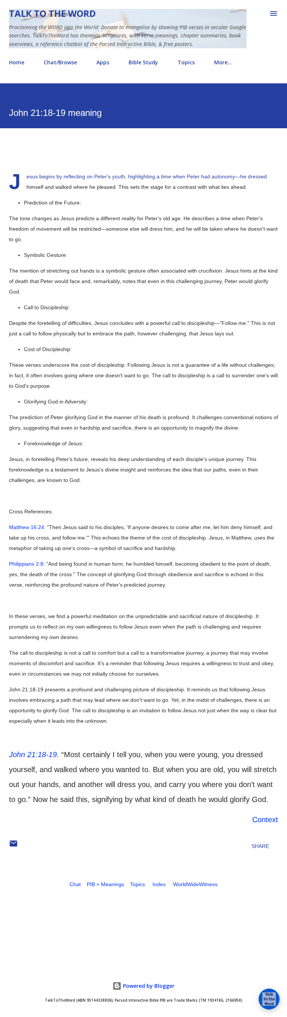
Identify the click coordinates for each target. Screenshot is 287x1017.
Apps (102, 62)
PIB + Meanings (105, 884)
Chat (75, 884)
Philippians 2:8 (26, 564)
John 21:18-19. (34, 754)
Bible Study (143, 62)
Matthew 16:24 (26, 527)
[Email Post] (13, 846)
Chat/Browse (60, 62)
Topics (186, 62)
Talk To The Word (52, 13)
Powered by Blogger (148, 985)
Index (159, 884)
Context (265, 819)
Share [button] (260, 846)
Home (16, 62)
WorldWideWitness (195, 884)
